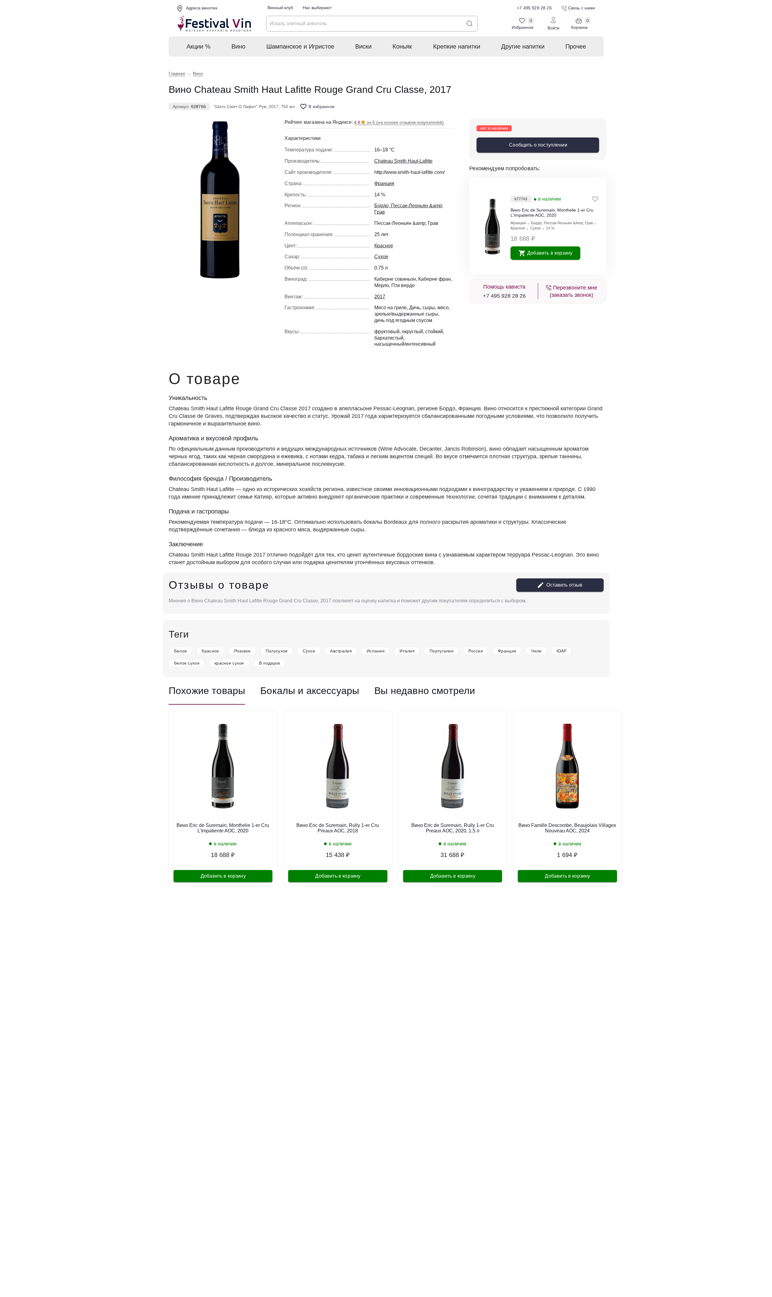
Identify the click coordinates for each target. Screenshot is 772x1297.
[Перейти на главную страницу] (214, 23)
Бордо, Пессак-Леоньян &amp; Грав (562, 223)
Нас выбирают (317, 7)
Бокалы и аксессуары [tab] (309, 690)
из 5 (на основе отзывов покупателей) (399, 122)
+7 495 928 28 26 (504, 296)
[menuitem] (198, 46)
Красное (518, 228)
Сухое (535, 228)
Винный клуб (280, 7)
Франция (518, 223)
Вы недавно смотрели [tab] (424, 690)
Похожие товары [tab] (207, 690)
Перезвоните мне (573, 291)
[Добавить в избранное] (595, 199)
